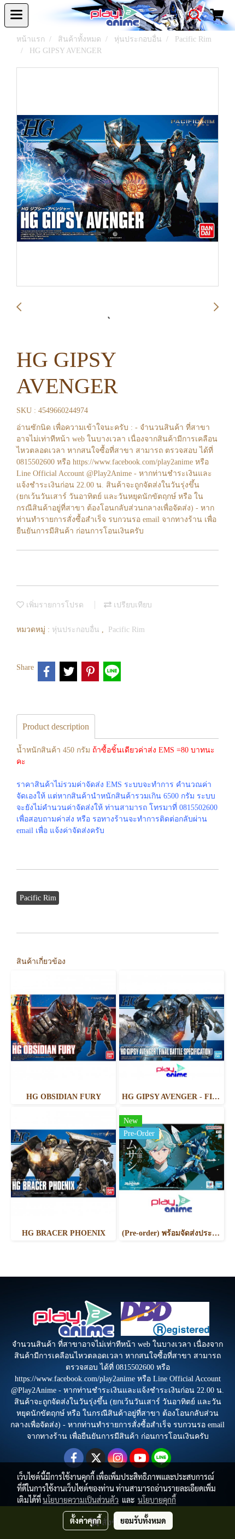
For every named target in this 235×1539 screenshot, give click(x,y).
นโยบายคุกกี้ (157, 1499)
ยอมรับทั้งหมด (143, 1520)
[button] (191, 15)
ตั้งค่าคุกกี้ (85, 1520)
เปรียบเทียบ (131, 605)
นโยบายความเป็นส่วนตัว (81, 1499)
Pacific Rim (126, 629)
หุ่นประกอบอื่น (77, 629)
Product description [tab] (55, 726)
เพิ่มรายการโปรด (54, 605)
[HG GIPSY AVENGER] (117, 177)
